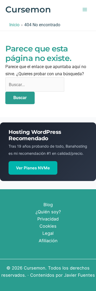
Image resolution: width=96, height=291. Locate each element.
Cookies (48, 226)
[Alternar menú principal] (85, 10)
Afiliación (48, 240)
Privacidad (48, 219)
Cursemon (28, 9)
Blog (48, 204)
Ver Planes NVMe (33, 167)
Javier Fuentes (79, 275)
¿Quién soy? (48, 211)
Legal (48, 233)
